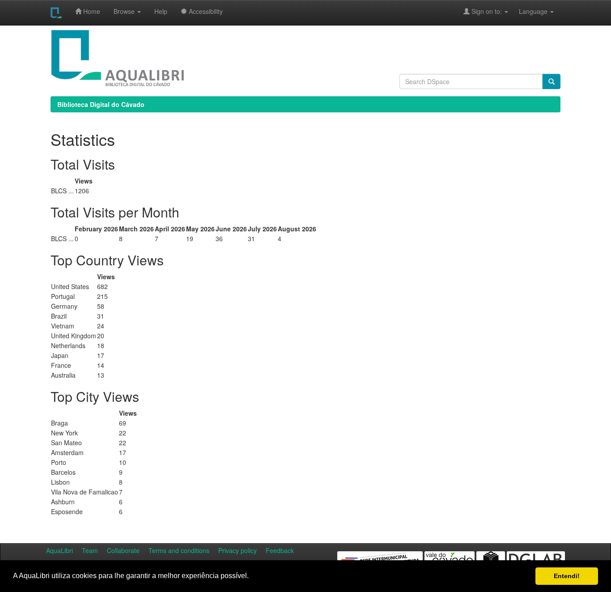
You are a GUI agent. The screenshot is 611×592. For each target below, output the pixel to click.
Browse (125, 11)
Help (160, 11)
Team (90, 550)
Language (528, 11)
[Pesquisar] (551, 81)
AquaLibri (59, 550)
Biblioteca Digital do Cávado (100, 104)
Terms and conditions (179, 550)
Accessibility (205, 11)
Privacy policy (237, 550)
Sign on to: (487, 11)
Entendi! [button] (567, 575)
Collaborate (123, 550)
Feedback (280, 550)
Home (90, 11)
